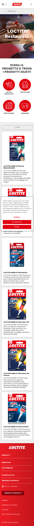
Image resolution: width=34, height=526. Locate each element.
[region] (17, 214)
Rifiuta (17, 227)
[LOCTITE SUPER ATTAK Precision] (17, 416)
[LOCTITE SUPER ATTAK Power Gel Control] (17, 364)
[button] (17, 455)
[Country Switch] (3, 4)
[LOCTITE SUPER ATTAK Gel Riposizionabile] (17, 158)
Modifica (17, 217)
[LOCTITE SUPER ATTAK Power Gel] (17, 312)
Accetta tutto (17, 222)
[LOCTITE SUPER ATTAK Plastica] (17, 262)
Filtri (18, 127)
